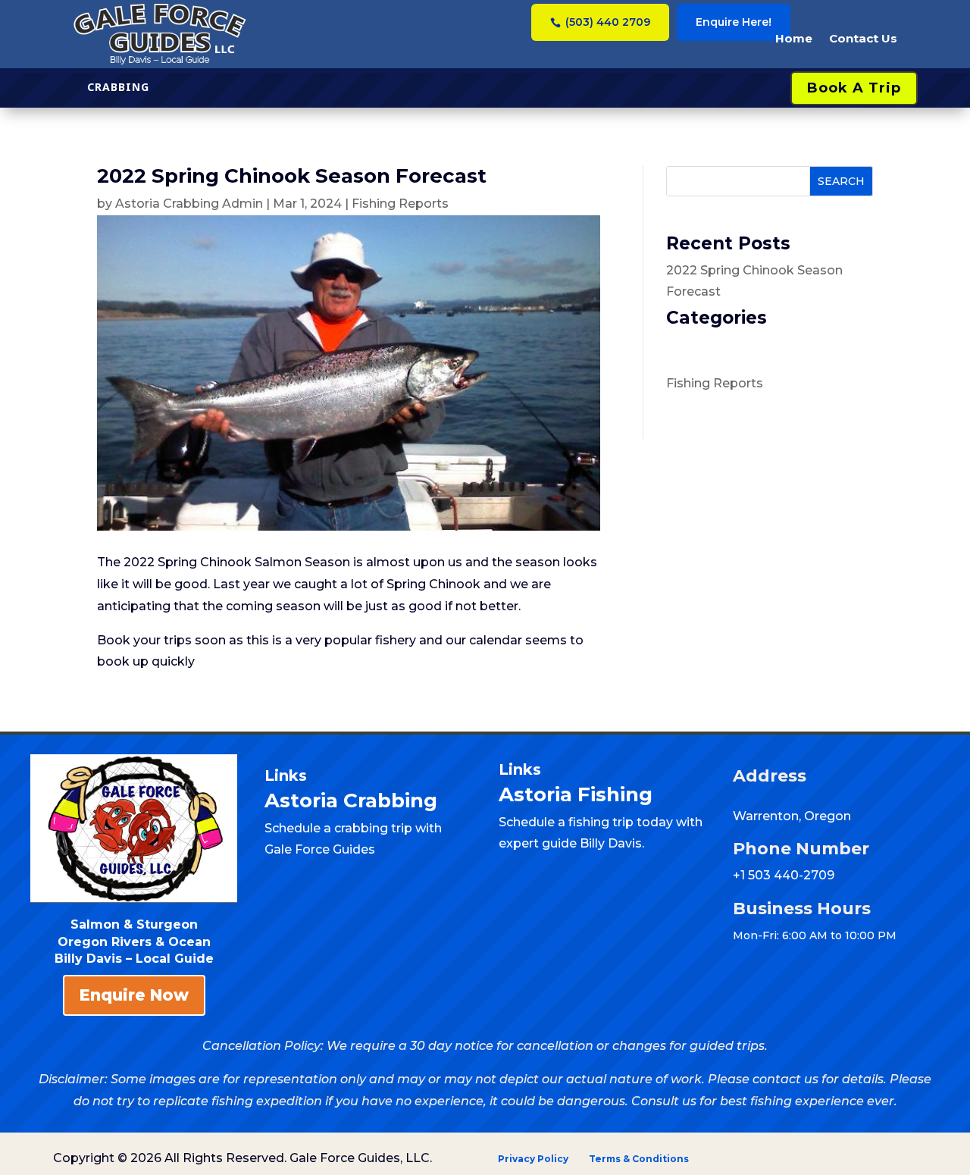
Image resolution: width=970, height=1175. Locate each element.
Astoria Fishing (578, 794)
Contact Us (863, 38)
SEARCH (841, 181)
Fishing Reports (400, 203)
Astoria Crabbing (350, 800)
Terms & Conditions (639, 1158)
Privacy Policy (534, 1158)
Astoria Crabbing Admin (189, 203)
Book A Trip (854, 88)
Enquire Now (134, 994)
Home (793, 38)
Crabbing (118, 87)
